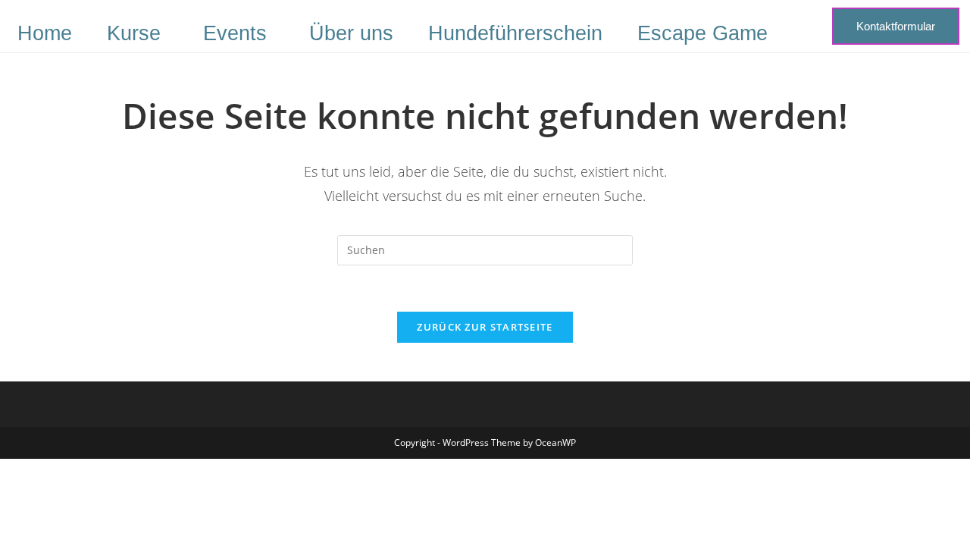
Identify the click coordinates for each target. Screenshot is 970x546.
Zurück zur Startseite (484, 327)
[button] (137, 33)
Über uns (351, 33)
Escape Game (702, 33)
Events (235, 33)
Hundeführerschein (515, 33)
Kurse (134, 33)
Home (44, 33)
